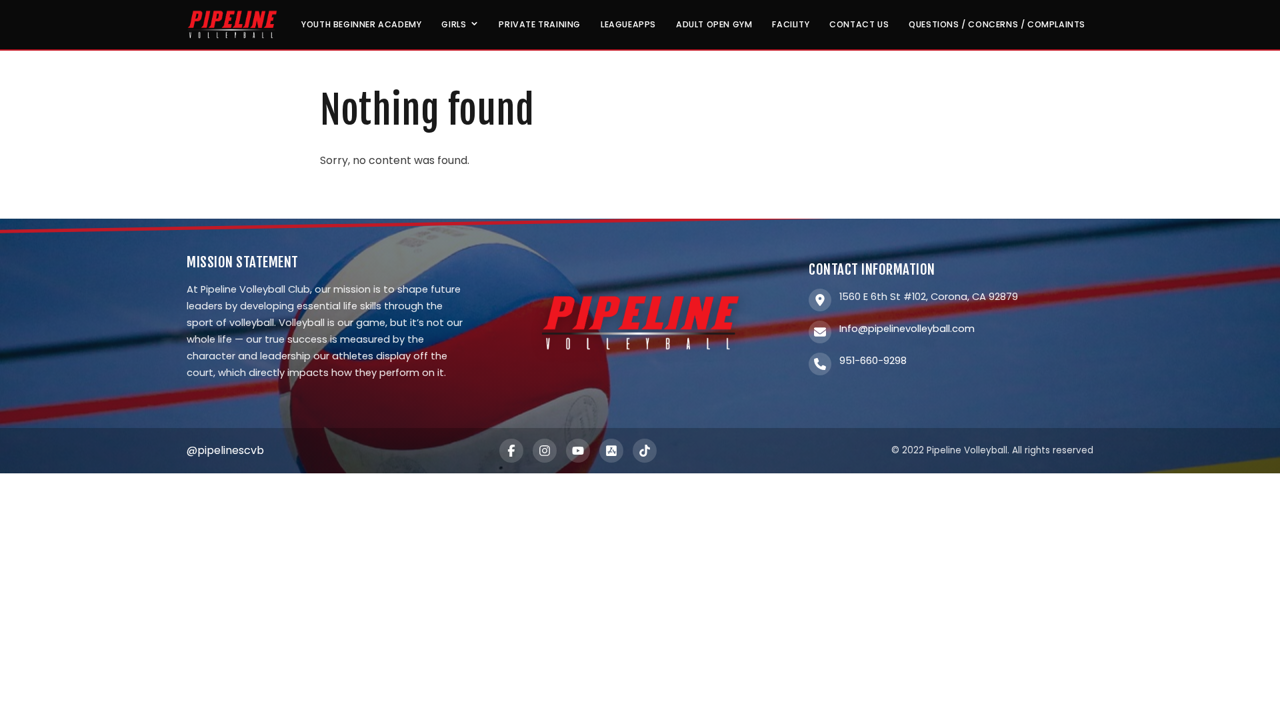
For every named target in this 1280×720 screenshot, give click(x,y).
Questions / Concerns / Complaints (997, 24)
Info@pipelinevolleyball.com (907, 328)
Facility (790, 24)
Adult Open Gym (714, 24)
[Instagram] (545, 451)
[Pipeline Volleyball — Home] (232, 24)
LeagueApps (628, 24)
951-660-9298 (873, 360)
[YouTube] (578, 451)
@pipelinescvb (225, 450)
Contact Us (859, 24)
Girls (453, 24)
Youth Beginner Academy (361, 24)
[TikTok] (645, 451)
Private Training (540, 24)
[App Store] (611, 451)
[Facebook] (511, 451)
